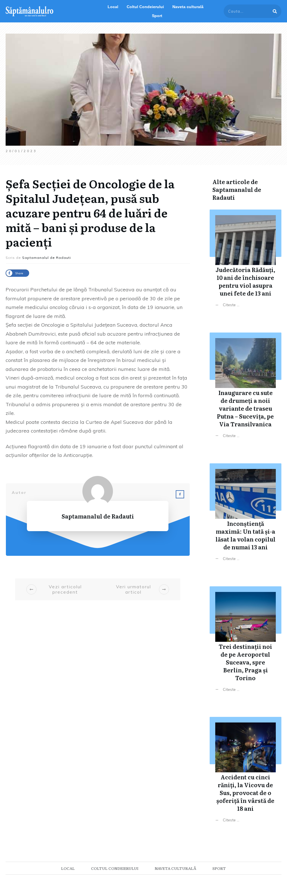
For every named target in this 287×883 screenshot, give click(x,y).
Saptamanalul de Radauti (236, 193)
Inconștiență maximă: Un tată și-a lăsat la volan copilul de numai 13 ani (245, 516)
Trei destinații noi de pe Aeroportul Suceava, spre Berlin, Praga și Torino (245, 643)
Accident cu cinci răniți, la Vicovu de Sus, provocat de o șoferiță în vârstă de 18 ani (245, 773)
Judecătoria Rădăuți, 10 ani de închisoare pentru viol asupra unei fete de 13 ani (245, 262)
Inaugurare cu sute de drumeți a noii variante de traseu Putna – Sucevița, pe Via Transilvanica (245, 389)
